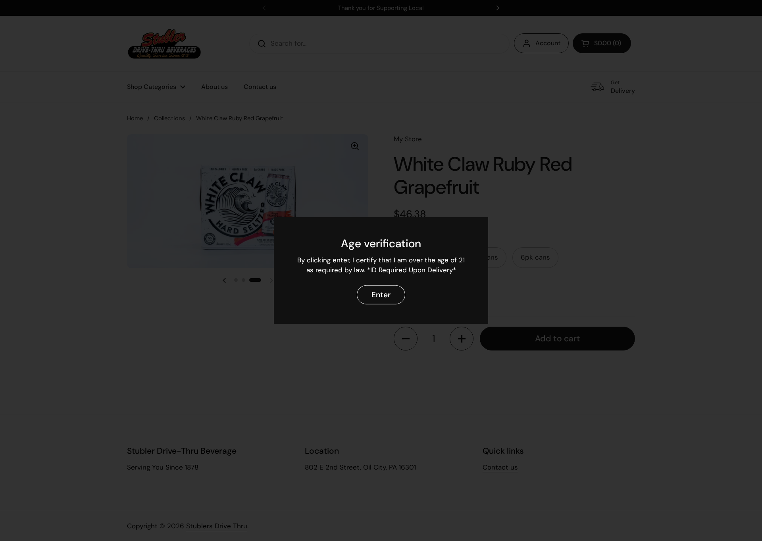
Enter (381, 295)
